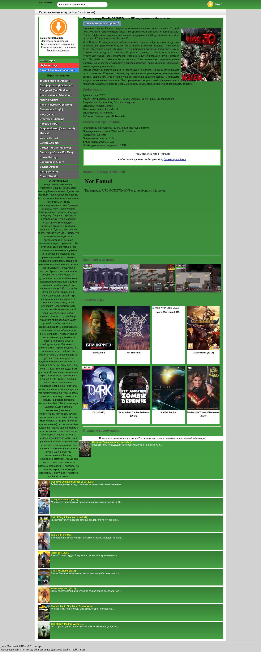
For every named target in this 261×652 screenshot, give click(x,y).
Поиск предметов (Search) (56, 104)
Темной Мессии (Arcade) (54, 80)
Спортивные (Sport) (52, 162)
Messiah (44, 133)
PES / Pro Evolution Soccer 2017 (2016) (72, 482)
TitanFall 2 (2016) (60, 553)
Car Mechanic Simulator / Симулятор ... (72, 606)
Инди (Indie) (47, 114)
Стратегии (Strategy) (52, 119)
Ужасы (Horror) (49, 138)
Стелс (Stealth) (48, 176)
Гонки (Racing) (48, 157)
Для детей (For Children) (54, 90)
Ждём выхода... (49, 65)
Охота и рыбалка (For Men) (56, 152)
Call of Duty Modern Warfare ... (67, 624)
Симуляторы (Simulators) (55, 147)
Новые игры (47, 60)
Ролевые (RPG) (49, 123)
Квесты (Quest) (49, 99)
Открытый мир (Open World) (57, 128)
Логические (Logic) (51, 109)
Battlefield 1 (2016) (61, 535)
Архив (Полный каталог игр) (57, 70)
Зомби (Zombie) (49, 142)
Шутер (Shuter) (49, 171)
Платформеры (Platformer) (56, 85)
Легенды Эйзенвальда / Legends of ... (113, 442)
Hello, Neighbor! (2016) (63, 588)
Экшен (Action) (49, 166)
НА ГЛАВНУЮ (46, 2)
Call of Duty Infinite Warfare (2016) (69, 517)
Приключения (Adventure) (55, 95)
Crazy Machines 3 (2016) (64, 499)
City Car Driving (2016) (63, 570)
